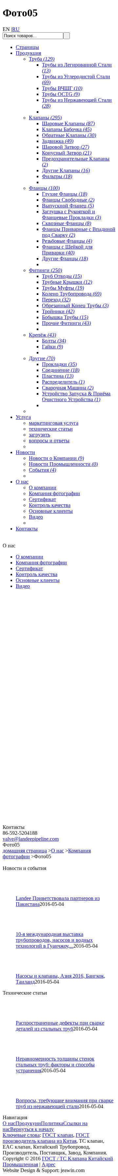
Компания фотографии (54, 493)
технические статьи (51, 429)
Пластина (57, 376)
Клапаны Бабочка (66, 129)
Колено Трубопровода (71, 294)
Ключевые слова (21, 1135)
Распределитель (63, 382)
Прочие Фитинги (66, 323)
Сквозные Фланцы (66, 223)
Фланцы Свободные (68, 200)
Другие (42, 358)
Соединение (60, 370)
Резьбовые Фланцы (67, 241)
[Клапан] (42, 669)
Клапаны (45, 117)
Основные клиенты (51, 511)
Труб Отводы (62, 276)
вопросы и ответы (49, 440)
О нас (57, 850)
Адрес (48, 1164)
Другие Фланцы (65, 258)
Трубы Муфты (63, 288)
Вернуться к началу (32, 1129)
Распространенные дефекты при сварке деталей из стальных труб (60, 1025)
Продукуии (28, 1123)
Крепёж (42, 335)
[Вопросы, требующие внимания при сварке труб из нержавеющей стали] (12, 1096)
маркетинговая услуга (53, 423)
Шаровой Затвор (65, 147)
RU (16, 29)
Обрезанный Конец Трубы (75, 305)
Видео (36, 517)
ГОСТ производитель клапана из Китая (46, 1138)
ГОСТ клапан (57, 1135)
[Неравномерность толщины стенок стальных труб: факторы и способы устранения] (12, 1054)
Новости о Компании (56, 458)
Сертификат (42, 499)
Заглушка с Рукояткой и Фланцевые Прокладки (71, 214)
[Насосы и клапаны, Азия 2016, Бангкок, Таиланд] (12, 971)
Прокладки (59, 364)
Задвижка (57, 141)
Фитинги (45, 270)
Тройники (58, 311)
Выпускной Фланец (68, 205)
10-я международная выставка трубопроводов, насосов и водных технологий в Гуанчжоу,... (54, 940)
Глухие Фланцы (64, 194)
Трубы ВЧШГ (62, 88)
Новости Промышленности (63, 464)
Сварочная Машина (67, 387)
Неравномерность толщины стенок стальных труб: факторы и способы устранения (55, 1064)
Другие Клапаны (66, 170)
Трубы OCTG (61, 94)
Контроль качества (49, 505)
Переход (56, 299)
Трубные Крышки (67, 282)
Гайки (52, 346)
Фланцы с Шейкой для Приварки (67, 249)
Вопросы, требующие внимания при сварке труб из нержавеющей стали (64, 1103)
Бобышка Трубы (65, 317)
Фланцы (44, 188)
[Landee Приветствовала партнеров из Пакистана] (12, 893)
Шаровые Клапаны (68, 123)
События (42, 470)
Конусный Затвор (66, 153)
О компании (42, 487)
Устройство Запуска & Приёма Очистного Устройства (76, 396)
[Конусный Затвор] (42, 822)
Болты (54, 341)
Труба (41, 59)
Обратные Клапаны (69, 135)
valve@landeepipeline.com (31, 839)
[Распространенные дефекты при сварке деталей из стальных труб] (12, 1018)
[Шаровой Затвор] (42, 746)
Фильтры (57, 176)
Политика (52, 1123)
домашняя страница (25, 850)
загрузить (39, 434)
